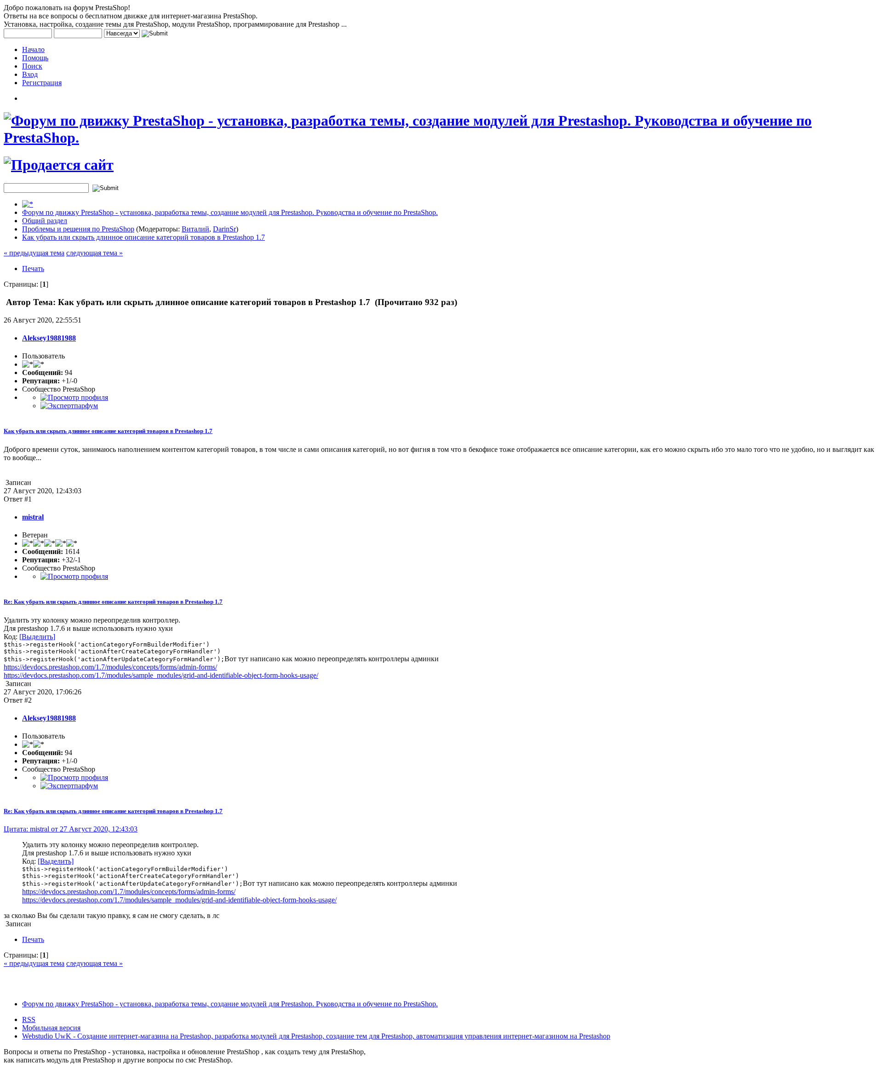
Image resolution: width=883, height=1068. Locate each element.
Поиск (32, 66)
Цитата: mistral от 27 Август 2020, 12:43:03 (71, 829)
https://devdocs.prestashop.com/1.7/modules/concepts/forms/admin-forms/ (110, 667)
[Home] (27, 204)
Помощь (35, 58)
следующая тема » (94, 253)
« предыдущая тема (34, 253)
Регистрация (42, 83)
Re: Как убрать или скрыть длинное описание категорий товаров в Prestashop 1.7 (113, 601)
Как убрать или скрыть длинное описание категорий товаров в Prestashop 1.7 (143, 237)
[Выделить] (37, 637)
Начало (33, 49)
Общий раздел (44, 221)
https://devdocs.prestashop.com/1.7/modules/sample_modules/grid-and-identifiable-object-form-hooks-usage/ (161, 675)
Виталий (195, 229)
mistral (33, 517)
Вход (30, 74)
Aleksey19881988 (49, 338)
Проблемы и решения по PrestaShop (78, 229)
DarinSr (224, 229)
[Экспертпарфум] (69, 406)
